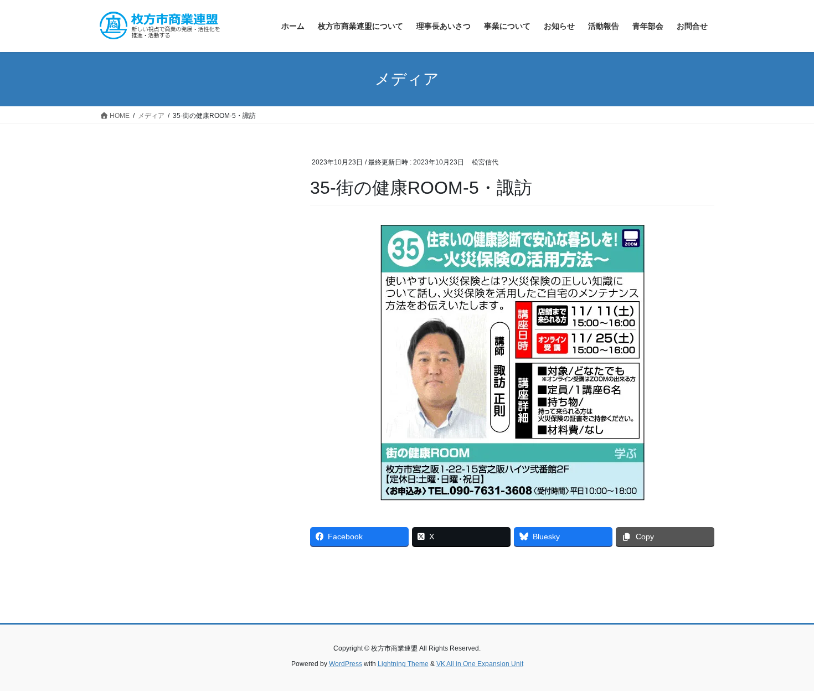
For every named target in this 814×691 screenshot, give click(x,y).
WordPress (345, 664)
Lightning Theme (403, 664)
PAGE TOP (785, 661)
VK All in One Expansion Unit (479, 664)
